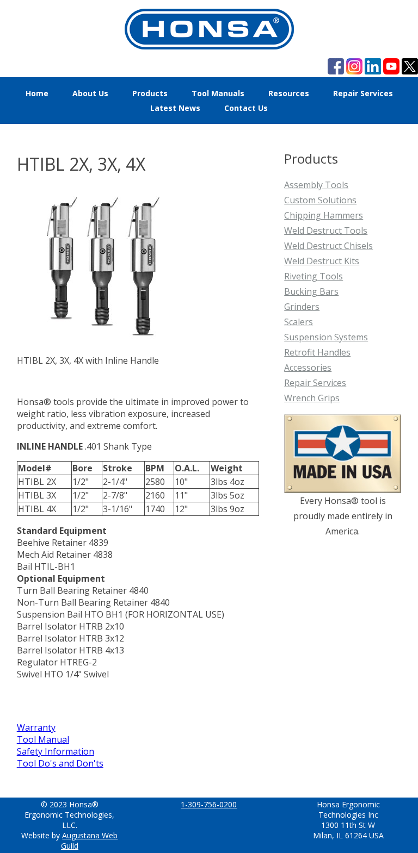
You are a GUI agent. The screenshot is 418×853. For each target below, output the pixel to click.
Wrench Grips (312, 398)
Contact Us (246, 108)
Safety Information (55, 751)
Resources (288, 93)
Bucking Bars (311, 291)
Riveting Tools (313, 276)
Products (150, 93)
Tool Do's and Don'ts (60, 763)
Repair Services (363, 93)
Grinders (301, 307)
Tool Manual (43, 739)
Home (37, 93)
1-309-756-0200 (209, 804)
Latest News (175, 108)
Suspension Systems (326, 337)
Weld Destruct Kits (321, 261)
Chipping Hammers (323, 215)
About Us (90, 93)
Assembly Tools (316, 185)
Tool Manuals (218, 93)
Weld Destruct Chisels (328, 246)
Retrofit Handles (317, 352)
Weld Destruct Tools (325, 230)
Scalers (298, 322)
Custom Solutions (320, 200)
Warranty (36, 727)
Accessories (307, 367)
